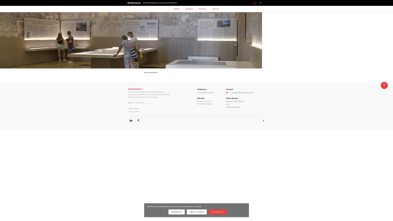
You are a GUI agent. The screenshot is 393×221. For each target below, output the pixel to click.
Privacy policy (133, 111)
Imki (228, 104)
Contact (215, 9)
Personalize (176, 212)
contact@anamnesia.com (242, 92)
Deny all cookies (197, 212)
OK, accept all (218, 212)
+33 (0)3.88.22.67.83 (205, 92)
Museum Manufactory (235, 101)
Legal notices (133, 108)
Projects (202, 9)
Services (189, 9)
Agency (177, 9)
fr (260, 3)
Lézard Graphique (233, 107)
